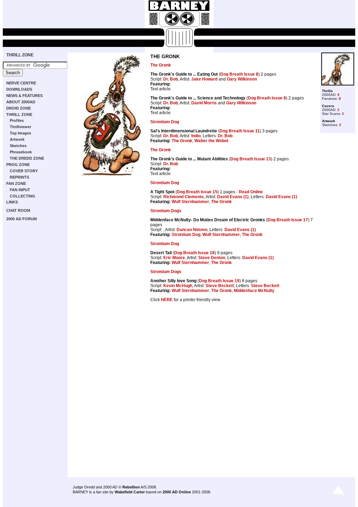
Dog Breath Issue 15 (197, 191)
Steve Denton (211, 257)
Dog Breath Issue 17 (287, 219)
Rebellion (131, 487)
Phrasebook (21, 152)
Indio (196, 135)
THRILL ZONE (20, 55)
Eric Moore (174, 257)
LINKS (12, 202)
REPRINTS (19, 177)
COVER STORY (24, 171)
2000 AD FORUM (21, 219)
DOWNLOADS (19, 89)
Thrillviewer (20, 127)
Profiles (17, 120)
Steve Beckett (220, 285)
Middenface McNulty (254, 290)
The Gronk (160, 65)
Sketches (18, 146)
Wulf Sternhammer (190, 201)
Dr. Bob (170, 79)
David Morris (204, 102)
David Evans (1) (233, 196)
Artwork (17, 139)
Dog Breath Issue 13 (250, 159)
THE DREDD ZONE (27, 158)
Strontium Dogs (165, 210)
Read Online (251, 191)
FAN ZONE (16, 183)
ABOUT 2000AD (20, 102)
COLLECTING (22, 196)
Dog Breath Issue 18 (194, 252)
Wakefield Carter (130, 492)
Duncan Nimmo (192, 229)
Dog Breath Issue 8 (239, 74)
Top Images (20, 133)
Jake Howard (204, 79)
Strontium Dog (164, 121)
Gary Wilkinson (242, 79)
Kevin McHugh (177, 285)
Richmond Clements (183, 196)
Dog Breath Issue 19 (219, 280)
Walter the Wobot (211, 140)
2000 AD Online (177, 492)
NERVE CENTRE (21, 83)
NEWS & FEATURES (24, 95)
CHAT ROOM (18, 210)
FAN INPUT (20, 190)
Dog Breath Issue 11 (240, 131)
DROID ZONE (18, 108)
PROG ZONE (18, 164)
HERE (167, 299)
